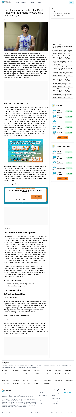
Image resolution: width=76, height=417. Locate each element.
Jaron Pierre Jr (25, 168)
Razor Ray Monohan (48, 377)
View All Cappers (62, 137)
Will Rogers (47, 383)
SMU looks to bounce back (61, 11)
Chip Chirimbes (47, 370)
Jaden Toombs (39, 176)
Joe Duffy (25, 373)
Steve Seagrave (58, 380)
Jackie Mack (5, 373)
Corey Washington (9, 172)
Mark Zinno (68, 373)
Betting (39, 2)
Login (71, 2)
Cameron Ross (9, 19)
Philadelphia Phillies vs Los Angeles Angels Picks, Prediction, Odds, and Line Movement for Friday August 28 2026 (62, 74)
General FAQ (55, 403)
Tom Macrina (15, 383)
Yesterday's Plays (43, 395)
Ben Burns (4, 370)
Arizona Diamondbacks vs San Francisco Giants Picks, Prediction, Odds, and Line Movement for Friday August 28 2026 (62, 52)
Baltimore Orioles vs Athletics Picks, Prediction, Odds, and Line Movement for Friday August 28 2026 (62, 68)
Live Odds (41, 403)
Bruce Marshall (26, 370)
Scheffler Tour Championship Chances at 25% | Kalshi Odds (62, 47)
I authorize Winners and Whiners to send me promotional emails (26, 199)
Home (17, 2)
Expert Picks (24, 2)
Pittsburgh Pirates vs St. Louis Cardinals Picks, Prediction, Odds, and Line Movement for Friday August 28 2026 (61, 85)
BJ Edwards (23, 170)
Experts (41, 392)
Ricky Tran (57, 377)
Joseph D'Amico (37, 373)
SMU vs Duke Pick (58, 15)
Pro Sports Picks (37, 377)
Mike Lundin (15, 377)
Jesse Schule (15, 373)
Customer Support (56, 393)
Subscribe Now (36, 197)
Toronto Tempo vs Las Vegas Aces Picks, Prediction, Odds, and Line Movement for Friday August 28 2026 (62, 63)
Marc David (47, 373)
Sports (32, 2)
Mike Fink (4, 377)
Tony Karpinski (26, 383)
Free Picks (41, 398)
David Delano (58, 370)
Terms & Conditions (25, 202)
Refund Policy (55, 401)
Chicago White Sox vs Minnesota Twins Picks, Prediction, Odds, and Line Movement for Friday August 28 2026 (61, 90)
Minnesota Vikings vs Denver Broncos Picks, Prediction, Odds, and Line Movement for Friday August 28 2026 (61, 79)
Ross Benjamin (16, 380)
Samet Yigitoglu (13, 174)
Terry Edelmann (69, 380)
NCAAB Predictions (25, 78)
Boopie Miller (8, 166)
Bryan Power (37, 370)
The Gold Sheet (5, 383)
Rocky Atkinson (5, 380)
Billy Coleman (15, 370)
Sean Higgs (25, 380)
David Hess (68, 370)
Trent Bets (36, 383)
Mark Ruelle (57, 373)
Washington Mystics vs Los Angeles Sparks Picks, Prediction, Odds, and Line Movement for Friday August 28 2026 (62, 57)
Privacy (53, 395)
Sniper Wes (36, 380)
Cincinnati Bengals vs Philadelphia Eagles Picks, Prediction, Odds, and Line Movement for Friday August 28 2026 (62, 96)
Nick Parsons (26, 377)
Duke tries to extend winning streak (62, 13)
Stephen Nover (47, 380)
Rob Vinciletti (68, 377)
